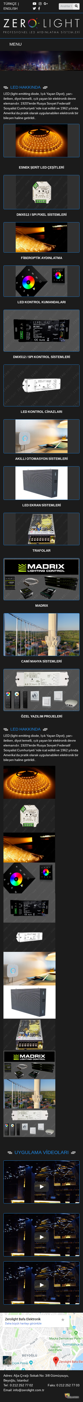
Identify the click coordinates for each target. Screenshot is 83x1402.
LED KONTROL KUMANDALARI (42, 302)
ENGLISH (10, 8)
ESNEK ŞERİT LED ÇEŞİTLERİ (41, 167)
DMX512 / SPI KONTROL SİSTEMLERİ (41, 357)
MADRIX (41, 605)
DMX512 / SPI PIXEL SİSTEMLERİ (42, 214)
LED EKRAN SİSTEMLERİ (41, 505)
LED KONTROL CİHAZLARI (41, 412)
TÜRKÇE (10, 4)
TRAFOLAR (41, 550)
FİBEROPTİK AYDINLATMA (41, 258)
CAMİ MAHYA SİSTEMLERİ (41, 661)
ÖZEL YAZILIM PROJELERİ (41, 716)
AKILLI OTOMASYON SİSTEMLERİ (41, 459)
